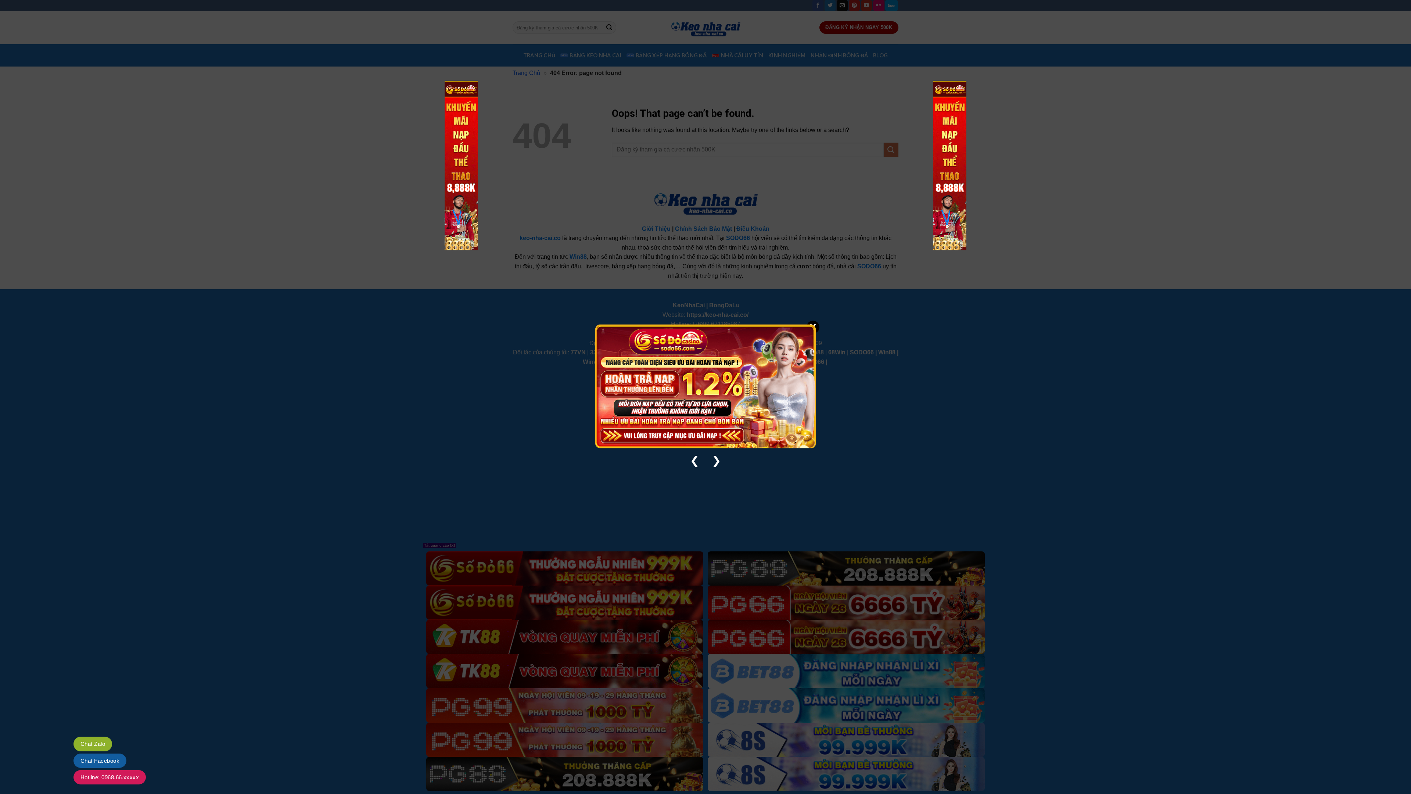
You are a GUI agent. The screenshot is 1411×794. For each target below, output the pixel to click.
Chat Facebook (99, 761)
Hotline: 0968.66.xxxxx (109, 777)
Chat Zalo (92, 744)
